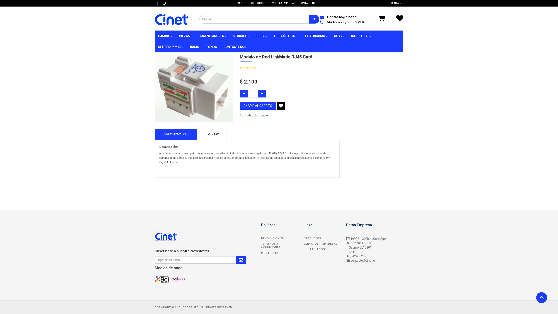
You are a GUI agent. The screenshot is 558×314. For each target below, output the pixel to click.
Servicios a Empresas (320, 243)
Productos (312, 238)
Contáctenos (314, 249)
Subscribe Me (241, 260)
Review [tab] (213, 134)
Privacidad (269, 253)
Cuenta (395, 3)
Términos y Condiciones (271, 245)
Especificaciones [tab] (176, 134)
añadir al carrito (257, 106)
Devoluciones (272, 238)
